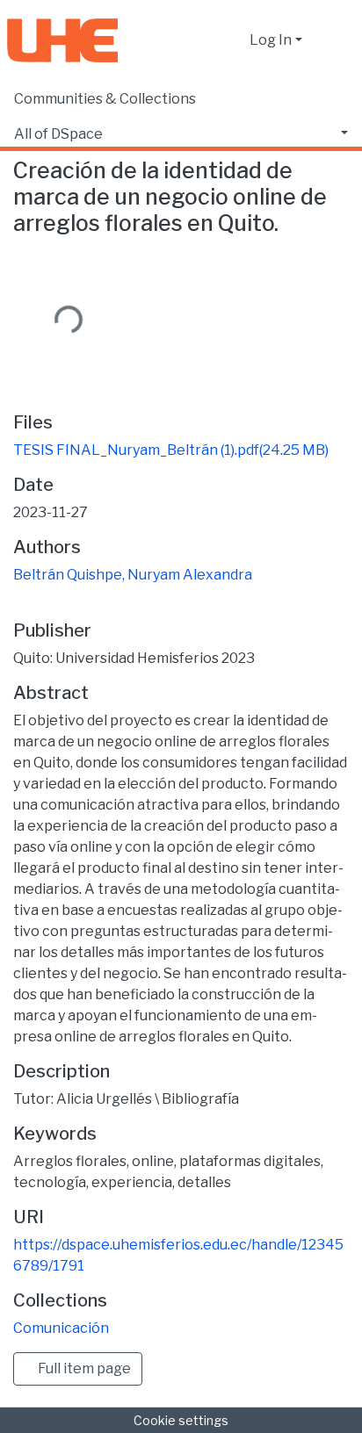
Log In (271, 40)
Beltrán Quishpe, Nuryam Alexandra (132, 574)
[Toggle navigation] (337, 40)
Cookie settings (181, 1420)
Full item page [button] (83, 1368)
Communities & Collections (105, 98)
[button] (231, 40)
